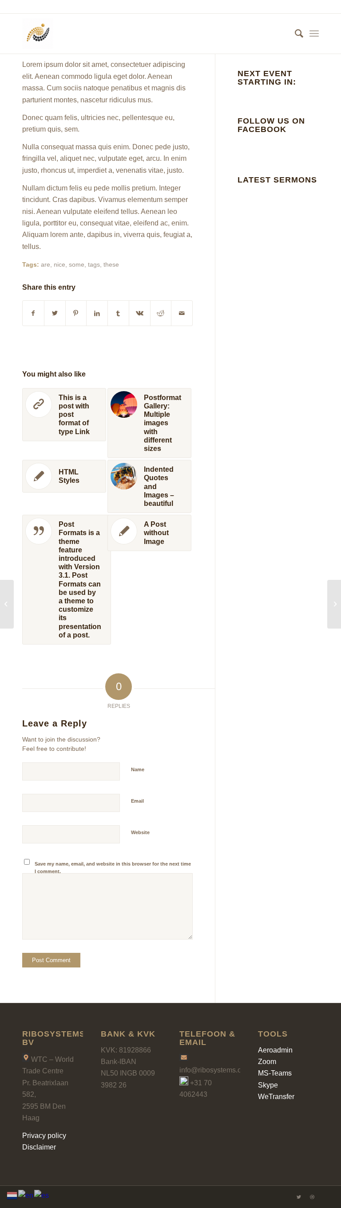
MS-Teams (275, 1073)
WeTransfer (276, 1096)
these (111, 264)
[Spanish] (42, 1195)
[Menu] (314, 34)
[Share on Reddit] (161, 313)
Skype (268, 1085)
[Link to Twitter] (298, 1197)
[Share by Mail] (181, 313)
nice (59, 264)
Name (137, 769)
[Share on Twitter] (54, 313)
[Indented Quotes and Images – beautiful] (334, 604)
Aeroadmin (275, 1050)
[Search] (294, 34)
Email (137, 801)
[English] (26, 1195)
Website (140, 832)
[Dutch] (12, 1195)
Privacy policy (44, 1135)
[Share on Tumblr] (118, 313)
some (76, 264)
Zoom (267, 1061)
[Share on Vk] (139, 313)
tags (94, 264)
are (45, 264)
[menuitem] (294, 34)
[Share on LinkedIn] (97, 313)
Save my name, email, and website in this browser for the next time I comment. (113, 867)
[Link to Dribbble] (312, 1197)
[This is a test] (7, 604)
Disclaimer (39, 1147)
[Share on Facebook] (33, 313)
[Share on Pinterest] (76, 313)
